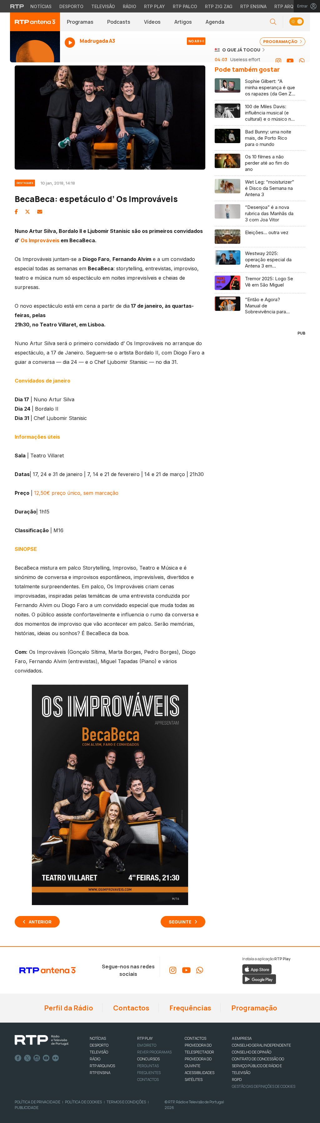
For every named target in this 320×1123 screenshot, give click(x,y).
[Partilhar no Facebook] (16, 211)
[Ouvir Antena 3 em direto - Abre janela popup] (35, 49)
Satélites (193, 1079)
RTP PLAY (145, 1038)
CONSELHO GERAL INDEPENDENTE (261, 1045)
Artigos (183, 21)
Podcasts (118, 21)
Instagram (36, 1058)
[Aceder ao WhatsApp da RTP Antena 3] (302, 61)
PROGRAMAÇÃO (280, 41)
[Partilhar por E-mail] (39, 211)
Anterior (40, 922)
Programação (253, 1008)
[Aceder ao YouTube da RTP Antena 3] (290, 61)
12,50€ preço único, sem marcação (76, 493)
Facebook (18, 1058)
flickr (55, 1058)
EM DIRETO (146, 1045)
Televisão (103, 6)
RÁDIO (95, 1059)
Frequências (189, 1008)
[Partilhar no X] (27, 211)
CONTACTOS (195, 1038)
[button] (296, 22)
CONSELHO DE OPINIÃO (251, 1052)
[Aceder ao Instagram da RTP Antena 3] (278, 61)
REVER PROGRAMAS (154, 1052)
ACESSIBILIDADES (199, 1072)
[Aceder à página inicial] (35, 21)
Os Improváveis (40, 240)
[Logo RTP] (41, 1040)
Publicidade (26, 1107)
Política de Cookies (83, 1102)
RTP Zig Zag (218, 6)
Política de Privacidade (37, 1102)
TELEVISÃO (99, 1052)
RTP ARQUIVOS (102, 1065)
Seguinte (180, 922)
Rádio (129, 6)
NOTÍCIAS (98, 1038)
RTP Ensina (253, 6)
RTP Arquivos (290, 6)
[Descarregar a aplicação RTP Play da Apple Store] (257, 968)
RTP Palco (185, 6)
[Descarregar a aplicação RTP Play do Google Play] (259, 978)
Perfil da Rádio (68, 1008)
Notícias (41, 6)
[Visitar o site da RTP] (17, 6)
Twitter (27, 1058)
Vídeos (152, 21)
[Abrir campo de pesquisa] (273, 22)
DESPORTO (99, 1045)
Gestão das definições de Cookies (263, 1086)
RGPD (237, 1079)
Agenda (215, 21)
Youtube (46, 1058)
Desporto (71, 6)
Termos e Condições (126, 1102)
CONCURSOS (148, 1059)
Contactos (130, 1008)
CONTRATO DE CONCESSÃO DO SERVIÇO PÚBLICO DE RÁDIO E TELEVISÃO (258, 1065)
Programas (80, 21)
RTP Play (154, 6)
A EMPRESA (242, 1038)
